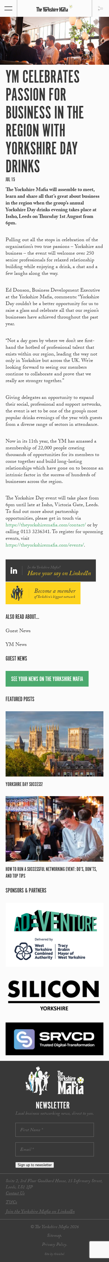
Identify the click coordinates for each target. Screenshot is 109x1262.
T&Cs (11, 1203)
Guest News (18, 631)
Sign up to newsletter (35, 1165)
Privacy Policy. (54, 1245)
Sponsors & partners (26, 891)
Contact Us (15, 1194)
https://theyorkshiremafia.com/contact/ (46, 525)
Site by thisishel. (54, 1254)
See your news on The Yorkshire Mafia (47, 679)
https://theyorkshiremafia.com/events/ (45, 545)
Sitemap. (54, 1236)
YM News (16, 645)
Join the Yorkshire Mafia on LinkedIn (40, 1212)
